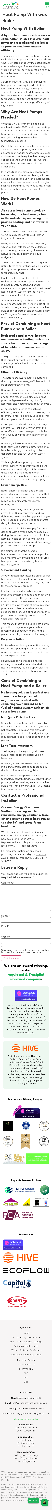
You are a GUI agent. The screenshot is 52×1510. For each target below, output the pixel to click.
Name (5, 916)
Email (5, 926)
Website (6, 937)
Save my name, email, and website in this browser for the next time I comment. (25, 951)
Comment (7, 883)
